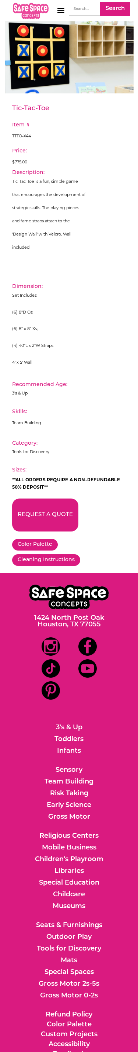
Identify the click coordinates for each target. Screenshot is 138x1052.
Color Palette (35, 544)
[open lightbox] (69, 57)
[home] (29, 11)
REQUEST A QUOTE (45, 515)
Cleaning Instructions (46, 560)
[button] (61, 11)
